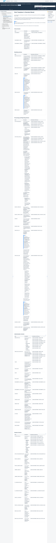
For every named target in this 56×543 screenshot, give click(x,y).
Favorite (42, 9)
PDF (39, 9)
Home (1, 3)
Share (45, 9)
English (19, 5)
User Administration (28, 3)
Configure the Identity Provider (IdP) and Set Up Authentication (7, 20)
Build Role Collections (5, 17)
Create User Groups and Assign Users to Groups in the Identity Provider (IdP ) (7, 22)
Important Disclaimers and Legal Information (6, 28)
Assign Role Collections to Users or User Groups (7, 18)
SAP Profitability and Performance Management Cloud (9, 3)
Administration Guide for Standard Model (21, 3)
